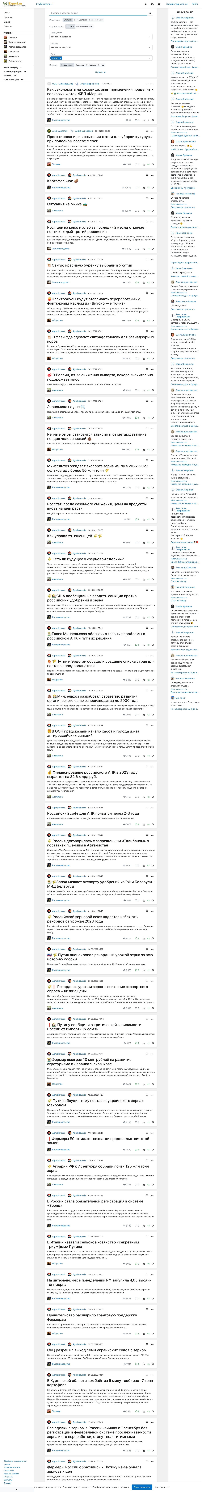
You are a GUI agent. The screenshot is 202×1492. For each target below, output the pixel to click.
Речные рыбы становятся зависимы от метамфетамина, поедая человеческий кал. (89, 443)
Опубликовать (43, 4)
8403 (128, 938)
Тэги (53, 54)
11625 (128, 282)
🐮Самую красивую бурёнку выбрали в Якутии (89, 265)
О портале (8, 1477)
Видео (7, 21)
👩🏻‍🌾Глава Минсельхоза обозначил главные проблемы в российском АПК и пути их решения (96, 636)
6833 (128, 1298)
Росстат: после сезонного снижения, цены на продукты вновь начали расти (97, 506)
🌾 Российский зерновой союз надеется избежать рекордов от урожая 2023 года (92, 919)
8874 (128, 645)
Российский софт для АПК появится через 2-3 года (93, 813)
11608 (128, 249)
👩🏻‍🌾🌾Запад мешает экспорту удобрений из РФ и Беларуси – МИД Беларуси (101, 884)
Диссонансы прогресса (183, 187)
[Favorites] (147, 84)
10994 (128, 210)
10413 (128, 417)
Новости (8, 17)
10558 (128, 187)
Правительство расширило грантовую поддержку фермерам (92, 1317)
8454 (128, 865)
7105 (128, 1184)
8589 (128, 617)
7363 (128, 487)
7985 (128, 1450)
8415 (128, 579)
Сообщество (56, 33)
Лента (7, 12)
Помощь (7, 1483)
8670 (128, 970)
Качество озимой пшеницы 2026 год (185, 276)
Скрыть (99, 72)
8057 (128, 542)
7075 (128, 1364)
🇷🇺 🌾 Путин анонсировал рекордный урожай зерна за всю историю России (100, 957)
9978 (128, 714)
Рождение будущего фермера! (185, 116)
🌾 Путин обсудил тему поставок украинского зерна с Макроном (95, 1102)
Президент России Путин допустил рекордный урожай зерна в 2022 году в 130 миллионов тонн (96, 964)
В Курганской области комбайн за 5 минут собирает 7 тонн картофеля (100, 1382)
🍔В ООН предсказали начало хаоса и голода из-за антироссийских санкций (93, 733)
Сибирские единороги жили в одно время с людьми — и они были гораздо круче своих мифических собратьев (185, 626)
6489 (128, 1225)
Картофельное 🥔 (63, 181)
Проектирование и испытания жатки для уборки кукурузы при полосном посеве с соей (99, 138)
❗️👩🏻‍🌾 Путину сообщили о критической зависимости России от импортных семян (94, 1026)
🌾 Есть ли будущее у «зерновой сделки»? (85, 559)
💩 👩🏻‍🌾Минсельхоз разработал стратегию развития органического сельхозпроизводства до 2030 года (93, 698)
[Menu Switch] (17, 1489)
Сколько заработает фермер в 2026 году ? (185, 67)
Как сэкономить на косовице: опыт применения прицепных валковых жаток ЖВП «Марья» (100, 91)
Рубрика (54, 43)
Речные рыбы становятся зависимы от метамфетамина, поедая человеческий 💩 (97, 436)
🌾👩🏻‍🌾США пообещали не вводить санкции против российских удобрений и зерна (92, 598)
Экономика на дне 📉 (66, 407)
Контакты (8, 1480)
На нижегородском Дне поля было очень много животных (185, 672)
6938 (128, 1333)
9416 (128, 680)
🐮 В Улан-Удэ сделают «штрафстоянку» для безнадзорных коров (100, 339)
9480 (128, 358)
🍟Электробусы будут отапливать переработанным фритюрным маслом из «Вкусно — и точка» (93, 301)
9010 (128, 1008)
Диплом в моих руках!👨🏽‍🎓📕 (184, 542)
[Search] (146, 3)
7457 (128, 797)
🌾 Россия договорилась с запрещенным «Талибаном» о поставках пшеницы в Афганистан (98, 843)
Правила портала (11, 1474)
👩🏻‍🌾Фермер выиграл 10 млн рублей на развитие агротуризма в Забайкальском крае (89, 1061)
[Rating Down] (153, 120)
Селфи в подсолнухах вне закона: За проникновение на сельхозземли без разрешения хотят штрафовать (185, 227)
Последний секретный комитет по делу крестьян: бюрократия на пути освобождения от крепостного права (185, 41)
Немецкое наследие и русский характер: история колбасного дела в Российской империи (185, 445)
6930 (128, 1263)
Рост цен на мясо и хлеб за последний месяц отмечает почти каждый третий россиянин (96, 229)
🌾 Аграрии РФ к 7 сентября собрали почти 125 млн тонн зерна (98, 1168)
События (8, 26)
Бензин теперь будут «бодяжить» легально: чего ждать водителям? (185, 649)
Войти (195, 4)
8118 (128, 900)
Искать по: (54, 20)
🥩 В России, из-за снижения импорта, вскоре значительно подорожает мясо (100, 377)
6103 (128, 1122)
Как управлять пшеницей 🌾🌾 (74, 536)
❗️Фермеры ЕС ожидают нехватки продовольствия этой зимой (98, 1140)
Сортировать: (56, 26)
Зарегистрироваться (177, 4)
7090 (128, 1149)
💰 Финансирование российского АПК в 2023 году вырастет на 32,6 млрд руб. (92, 774)
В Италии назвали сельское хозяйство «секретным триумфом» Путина (93, 1244)
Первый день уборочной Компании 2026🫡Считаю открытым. (185, 262)
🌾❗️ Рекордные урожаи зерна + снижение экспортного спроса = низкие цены (97, 988)
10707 (128, 449)
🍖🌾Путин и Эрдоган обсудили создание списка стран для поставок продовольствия (101, 663)
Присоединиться (141, 1487)
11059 (128, 320)
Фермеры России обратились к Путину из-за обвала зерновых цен (94, 1469)
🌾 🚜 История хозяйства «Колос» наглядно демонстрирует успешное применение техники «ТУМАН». (185, 93)
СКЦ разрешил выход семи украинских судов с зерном (97, 1350)
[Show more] (21, 68)
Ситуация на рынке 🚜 (67, 204)
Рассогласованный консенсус (185, 692)
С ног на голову (178, 581)
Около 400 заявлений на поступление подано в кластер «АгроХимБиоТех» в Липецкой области (185, 562)
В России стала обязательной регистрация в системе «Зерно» (95, 1203)
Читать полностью (179, 132)
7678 (128, 824)
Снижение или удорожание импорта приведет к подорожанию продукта (84, 384)
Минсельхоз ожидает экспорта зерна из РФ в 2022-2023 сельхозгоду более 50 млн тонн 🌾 (97, 468)
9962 (128, 390)
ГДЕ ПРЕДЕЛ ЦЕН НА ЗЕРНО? (185, 135)
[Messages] (152, 3)
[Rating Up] (144, 120)
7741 (129, 519)
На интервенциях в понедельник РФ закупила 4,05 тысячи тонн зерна (99, 1282)
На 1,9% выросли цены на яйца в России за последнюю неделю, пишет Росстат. (87, 513)
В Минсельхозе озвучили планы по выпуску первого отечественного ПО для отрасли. (90, 818)
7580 (128, 1411)
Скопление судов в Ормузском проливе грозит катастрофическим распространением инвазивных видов (185, 295)
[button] (152, 3)
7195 (128, 755)
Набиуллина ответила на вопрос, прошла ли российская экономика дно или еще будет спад (94, 412)
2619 (128, 164)
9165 (128, 1043)
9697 (128, 1084)
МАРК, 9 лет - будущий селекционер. (185, 149)
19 (130, 120)
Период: (53, 65)
